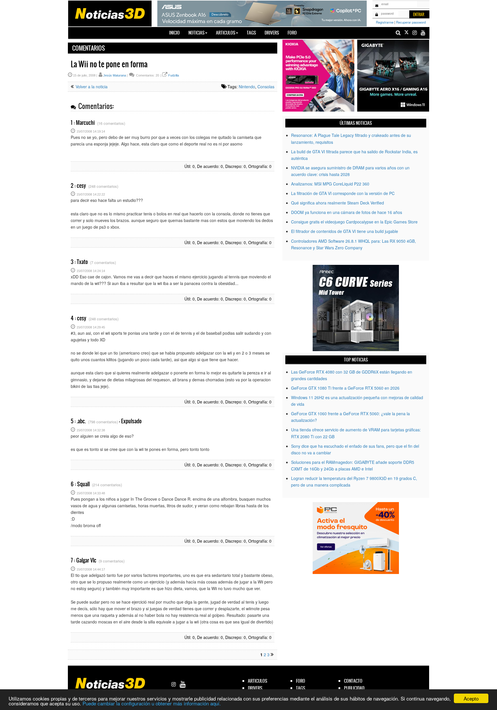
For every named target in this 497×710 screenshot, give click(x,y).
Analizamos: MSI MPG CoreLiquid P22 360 (330, 184)
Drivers (272, 32)
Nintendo (247, 86)
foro (300, 681)
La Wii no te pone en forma (109, 64)
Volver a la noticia (91, 86)
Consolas (265, 86)
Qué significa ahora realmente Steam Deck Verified (337, 203)
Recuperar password (411, 22)
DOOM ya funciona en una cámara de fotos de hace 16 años (346, 212)
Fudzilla (173, 75)
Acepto (471, 698)
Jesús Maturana (114, 75)
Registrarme (384, 22)
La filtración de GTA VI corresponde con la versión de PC (343, 193)
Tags (251, 32)
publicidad (354, 688)
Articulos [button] (225, 32)
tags (300, 688)
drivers (255, 688)
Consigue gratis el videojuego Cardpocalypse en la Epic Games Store (354, 222)
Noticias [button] (196, 32)
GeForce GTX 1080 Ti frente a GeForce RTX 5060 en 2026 (345, 388)
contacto (353, 681)
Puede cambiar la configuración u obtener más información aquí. (152, 703)
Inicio (176, 32)
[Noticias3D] (110, 13)
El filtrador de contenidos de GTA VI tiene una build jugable (344, 231)
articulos (257, 681)
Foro (292, 32)
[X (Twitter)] (406, 32)
